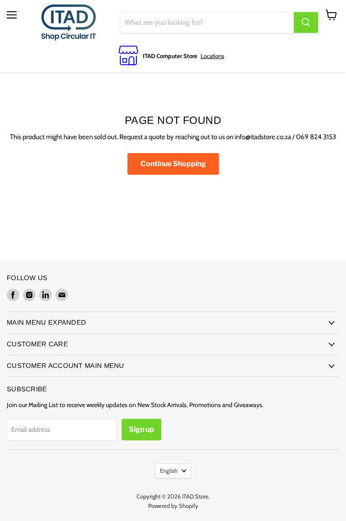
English (169, 470)
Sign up (141, 429)
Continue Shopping (173, 163)
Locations (212, 55)
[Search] (306, 22)
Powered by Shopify (173, 505)
